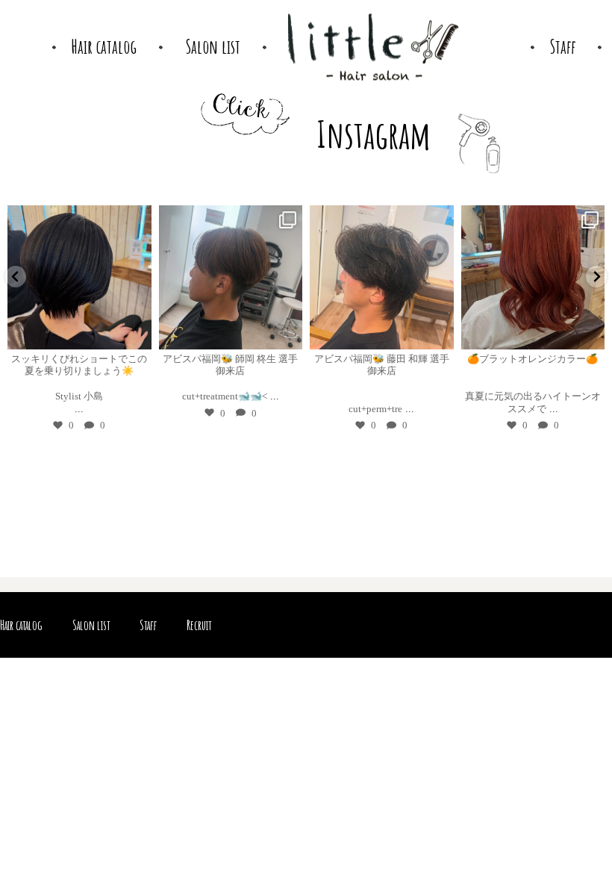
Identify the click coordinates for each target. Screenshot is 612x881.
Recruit (199, 625)
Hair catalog (21, 625)
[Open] (79, 277)
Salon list (91, 625)
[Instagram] (137, 335)
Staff (148, 625)
